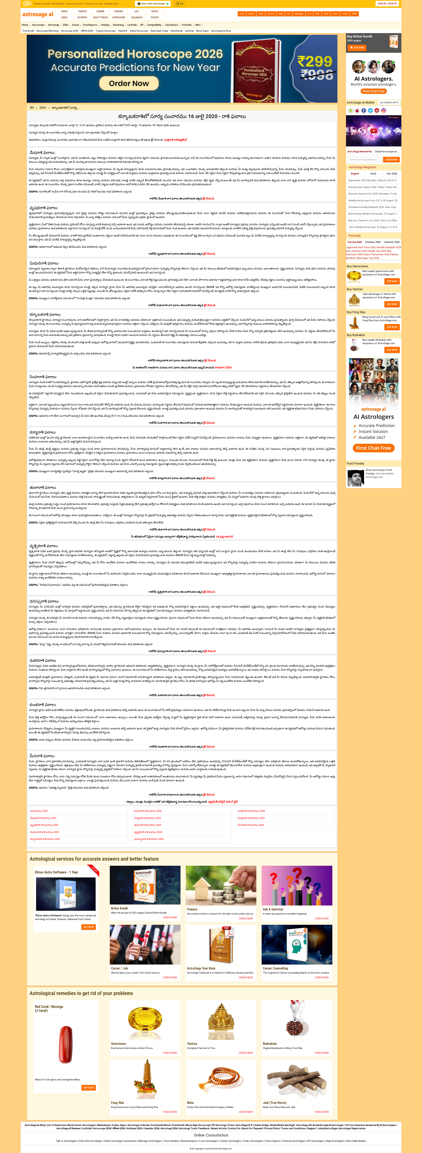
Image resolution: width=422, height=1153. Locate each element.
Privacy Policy (272, 1128)
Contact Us (234, 1128)
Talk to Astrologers (66, 1140)
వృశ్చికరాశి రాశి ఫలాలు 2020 (148, 832)
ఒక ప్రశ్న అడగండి (224, 536)
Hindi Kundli (176, 31)
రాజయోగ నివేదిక (223, 367)
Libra (64, 17)
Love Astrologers (208, 1140)
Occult (76, 25)
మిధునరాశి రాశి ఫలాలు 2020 (44, 832)
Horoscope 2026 (74, 3)
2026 (66, 25)
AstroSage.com (225, 1149)
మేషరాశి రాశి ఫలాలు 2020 (43, 818)
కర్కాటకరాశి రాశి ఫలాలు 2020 (45, 839)
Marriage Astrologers (150, 1140)
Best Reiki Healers (356, 1140)
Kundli (46, 3)
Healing (105, 25)
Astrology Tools (188, 1128)
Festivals (187, 25)
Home (25, 25)
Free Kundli (28, 31)
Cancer (118, 11)
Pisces (155, 17)
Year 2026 (391, 173)
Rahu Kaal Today (159, 31)
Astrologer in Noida (138, 1125)
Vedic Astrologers (253, 1140)
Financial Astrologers (294, 1140)
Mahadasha (103, 1125)
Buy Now (359, 47)
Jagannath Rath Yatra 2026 (361, 247)
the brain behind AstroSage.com (379, 473)
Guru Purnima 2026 (356, 250)
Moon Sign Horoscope (198, 1125)
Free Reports (90, 25)
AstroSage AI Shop (221, 31)
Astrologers (89, 1125)
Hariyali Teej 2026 (377, 250)
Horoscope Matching (47, 31)
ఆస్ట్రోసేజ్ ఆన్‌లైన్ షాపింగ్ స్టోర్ (223, 801)
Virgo (154, 11)
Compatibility (154, 25)
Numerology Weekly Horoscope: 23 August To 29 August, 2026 (374, 213)
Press (231, 1125)
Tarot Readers (172, 1140)
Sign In (382, 3)
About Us (247, 1128)
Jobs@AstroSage (327, 1128)
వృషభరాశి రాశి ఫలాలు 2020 (44, 825)
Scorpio (82, 17)
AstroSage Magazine (362, 167)
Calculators (172, 25)
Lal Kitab (189, 31)
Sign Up (392, 3)
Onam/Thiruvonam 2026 (376, 254)
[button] (50, 69)
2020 (42, 107)
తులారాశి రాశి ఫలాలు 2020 (147, 825)
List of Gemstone (56, 1125)
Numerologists (189, 1140)
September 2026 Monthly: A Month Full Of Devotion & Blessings (374, 180)
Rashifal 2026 (57, 3)
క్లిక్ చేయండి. (209, 198)
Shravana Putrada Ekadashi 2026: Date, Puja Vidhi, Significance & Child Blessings (374, 207)
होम (32, 107)
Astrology (54, 25)
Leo (137, 11)
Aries (64, 11)
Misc (198, 25)
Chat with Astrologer (153, 3)
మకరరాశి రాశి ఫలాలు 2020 (251, 811)
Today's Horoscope (106, 31)
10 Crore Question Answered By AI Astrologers (370, 1125)
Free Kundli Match (161, 1125)
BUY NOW (89, 927)
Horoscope (38, 25)
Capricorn (118, 17)
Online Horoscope (139, 31)
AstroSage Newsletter (359, 151)
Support (311, 1128)
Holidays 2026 (373, 242)
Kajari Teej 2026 (370, 258)
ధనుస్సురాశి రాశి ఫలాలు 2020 (149, 839)
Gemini (100, 11)
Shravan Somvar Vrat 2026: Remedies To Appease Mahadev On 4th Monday (374, 193)
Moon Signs (202, 31)
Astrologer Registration (352, 1128)
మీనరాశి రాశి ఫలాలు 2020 (251, 825)
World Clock (74, 1125)
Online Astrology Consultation (120, 1140)
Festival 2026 (354, 242)
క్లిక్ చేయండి (209, 253)
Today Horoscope (93, 3)
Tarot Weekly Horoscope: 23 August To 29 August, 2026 (374, 227)
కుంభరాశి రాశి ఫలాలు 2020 (251, 818)
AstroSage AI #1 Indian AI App (252, 1125)
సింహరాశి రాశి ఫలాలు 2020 (148, 811)
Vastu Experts (273, 1140)
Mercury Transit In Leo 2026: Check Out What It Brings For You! (374, 220)
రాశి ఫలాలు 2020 (39, 811)
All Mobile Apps (389, 102)
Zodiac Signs (119, 1125)
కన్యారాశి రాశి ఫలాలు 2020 (147, 818)
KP (142, 25)
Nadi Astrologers (335, 1140)
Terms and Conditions (293, 1128)
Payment (258, 1128)
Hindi (373, 173)
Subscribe (391, 159)
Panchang (118, 25)
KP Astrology (219, 1125)
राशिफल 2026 (87, 31)
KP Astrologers (316, 1140)
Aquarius (136, 17)
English (355, 173)
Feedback (203, 1128)
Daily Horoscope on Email (388, 151)
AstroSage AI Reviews (68, 1128)
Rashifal (38, 3)
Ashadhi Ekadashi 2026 (388, 247)
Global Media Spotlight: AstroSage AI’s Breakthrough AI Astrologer (307, 1125)
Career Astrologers (230, 1140)
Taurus (82, 11)
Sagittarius (100, 17)
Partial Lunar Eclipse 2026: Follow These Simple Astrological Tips (374, 187)
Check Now (170, 917)
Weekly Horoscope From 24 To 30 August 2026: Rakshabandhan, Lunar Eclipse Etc (374, 200)
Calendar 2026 (111, 3)
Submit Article (218, 1128)
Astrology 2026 (169, 1128)
